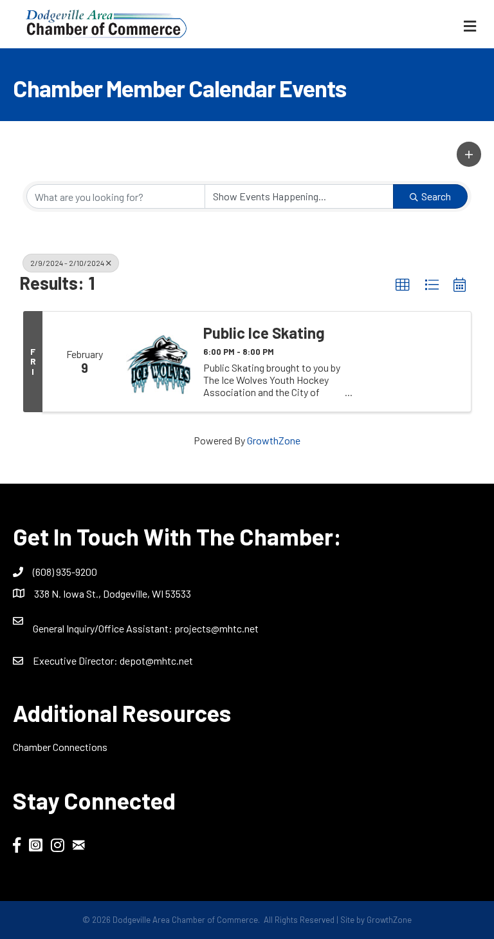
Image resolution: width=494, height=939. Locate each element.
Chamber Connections (60, 747)
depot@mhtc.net (156, 660)
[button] (469, 154)
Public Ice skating (264, 333)
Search (436, 196)
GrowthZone (273, 440)
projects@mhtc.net (216, 628)
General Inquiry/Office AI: (103, 628)
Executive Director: (76, 660)
